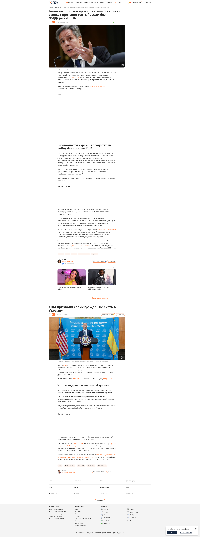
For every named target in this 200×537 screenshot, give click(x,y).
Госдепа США (108, 379)
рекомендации (102, 465)
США (67, 254)
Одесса (76, 494)
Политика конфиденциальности (59, 511)
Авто (50, 481)
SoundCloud (133, 518)
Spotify (132, 515)
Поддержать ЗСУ (136, 2)
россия (60, 254)
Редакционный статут (55, 514)
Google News (134, 512)
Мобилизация (104, 487)
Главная (51, 7)
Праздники (129, 494)
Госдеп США (91, 465)
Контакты (78, 514)
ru (146, 2)
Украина (94, 254)
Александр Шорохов (68, 473)
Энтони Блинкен (84, 254)
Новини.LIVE (76, 379)
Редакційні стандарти (55, 516)
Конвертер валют (80, 525)
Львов (76, 487)
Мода (127, 487)
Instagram (107, 518)
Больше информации (186, 532)
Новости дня (58, 7)
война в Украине (69, 465)
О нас (76, 509)
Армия (86, 3)
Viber (105, 515)
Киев (50, 487)
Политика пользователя (56, 509)
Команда (77, 521)
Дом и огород (130, 481)
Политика (103, 494)
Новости (79, 3)
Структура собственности (83, 518)
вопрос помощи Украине (81, 245)
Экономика (94, 3)
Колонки (109, 3)
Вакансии (78, 511)
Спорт (102, 3)
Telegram (106, 512)
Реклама (77, 516)
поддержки (75, 77)
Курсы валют (79, 523)
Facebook (106, 520)
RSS (131, 520)
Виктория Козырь (67, 261)
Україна (70, 3)
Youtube (106, 509)
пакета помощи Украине (106, 230)
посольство (81, 465)
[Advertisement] (86, 99)
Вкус (101, 481)
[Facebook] (63, 264)
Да (172, 532)
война (74, 254)
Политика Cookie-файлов (56, 518)
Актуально (77, 481)
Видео (119, 3)
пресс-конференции (97, 86)
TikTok (132, 509)
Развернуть (100, 500)
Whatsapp (107, 523)
